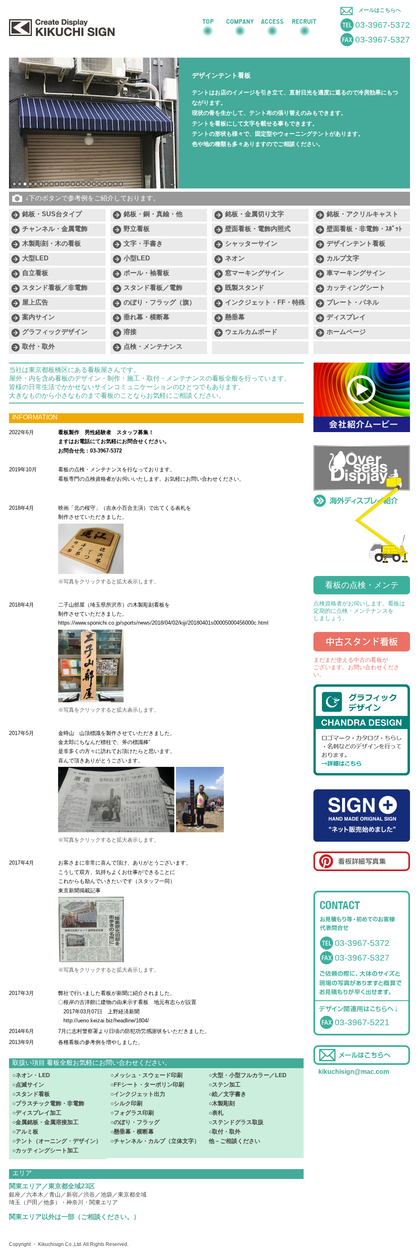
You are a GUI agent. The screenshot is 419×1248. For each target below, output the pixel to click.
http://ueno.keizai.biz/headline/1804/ (106, 1020)
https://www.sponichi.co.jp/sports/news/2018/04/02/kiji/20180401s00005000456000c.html (163, 623)
